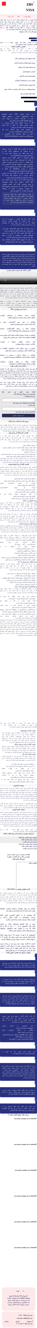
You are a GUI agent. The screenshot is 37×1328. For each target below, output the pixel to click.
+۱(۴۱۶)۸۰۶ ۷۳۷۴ (21, 1318)
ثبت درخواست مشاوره (18, 415)
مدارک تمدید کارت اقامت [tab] (30, 842)
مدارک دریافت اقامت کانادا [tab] (29, 839)
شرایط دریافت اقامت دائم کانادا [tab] (28, 837)
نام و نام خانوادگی (29, 396)
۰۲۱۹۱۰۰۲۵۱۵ (22, 1315)
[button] (4, 4)
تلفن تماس (31, 405)
